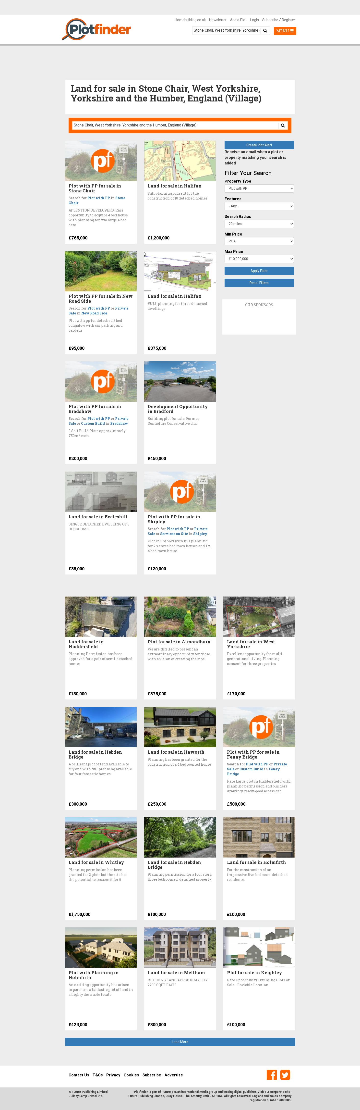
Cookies (131, 1075)
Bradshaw (119, 423)
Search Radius (238, 216)
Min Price (233, 234)
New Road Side (94, 313)
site (287, 1092)
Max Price (234, 251)
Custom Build (93, 423)
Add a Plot (238, 20)
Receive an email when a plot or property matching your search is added (255, 157)
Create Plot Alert (259, 145)
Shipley (200, 533)
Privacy (113, 1075)
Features (233, 199)
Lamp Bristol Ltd (90, 1096)
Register (288, 20)
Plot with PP (98, 198)
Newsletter (218, 20)
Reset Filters (259, 283)
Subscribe (270, 20)
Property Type (238, 181)
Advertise (174, 1075)
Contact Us (79, 1075)
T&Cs (98, 1075)
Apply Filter (259, 271)
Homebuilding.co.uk (190, 20)
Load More (180, 1042)
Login (254, 20)
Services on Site (174, 533)
